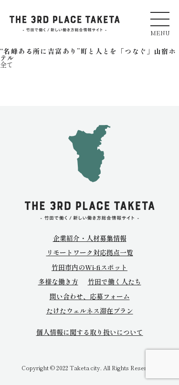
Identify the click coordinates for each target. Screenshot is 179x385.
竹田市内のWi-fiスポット (89, 267)
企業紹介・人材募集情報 (89, 238)
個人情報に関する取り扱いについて (89, 332)
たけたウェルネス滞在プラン (89, 310)
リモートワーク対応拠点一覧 (89, 252)
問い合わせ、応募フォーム (90, 296)
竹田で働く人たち (114, 281)
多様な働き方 (58, 281)
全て (6, 64)
